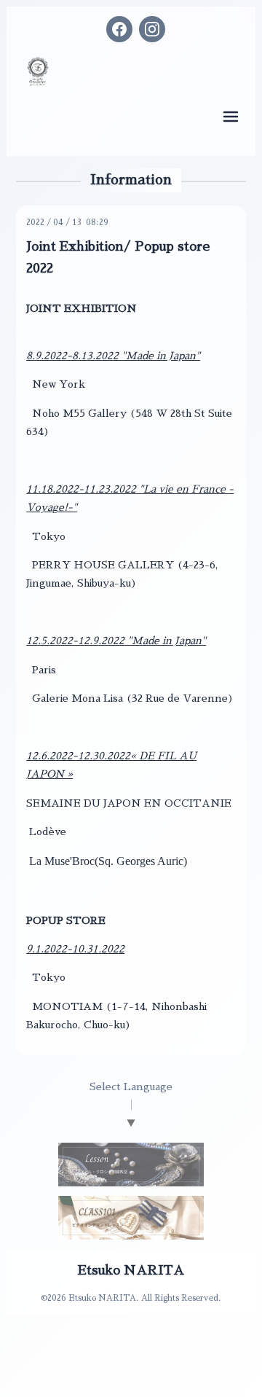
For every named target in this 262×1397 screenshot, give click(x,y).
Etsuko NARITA (131, 1270)
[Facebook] (119, 29)
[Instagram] (152, 29)
